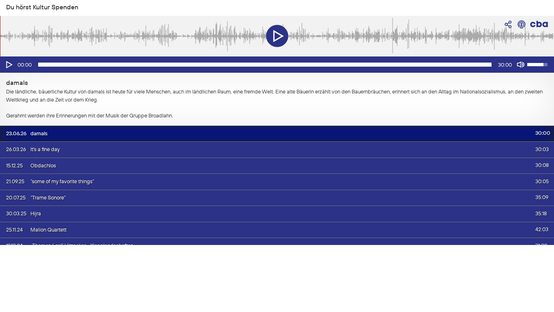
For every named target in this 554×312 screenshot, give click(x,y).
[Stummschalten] (521, 65)
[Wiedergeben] (8, 65)
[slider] (265, 65)
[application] (277, 64)
